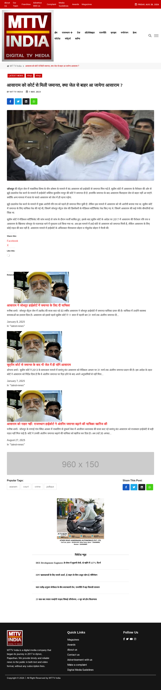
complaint (51, 4)
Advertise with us (37, 4)
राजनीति (102, 32)
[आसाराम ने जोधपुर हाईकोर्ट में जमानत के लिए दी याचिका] (41, 287)
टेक (78, 32)
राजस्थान (66, 32)
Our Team (15, 4)
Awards (75, 4)
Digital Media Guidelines (80, 669)
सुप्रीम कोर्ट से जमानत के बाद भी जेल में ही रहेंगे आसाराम (39, 364)
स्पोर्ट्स (68, 38)
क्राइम (113, 32)
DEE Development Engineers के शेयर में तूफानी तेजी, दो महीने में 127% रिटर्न (68, 563)
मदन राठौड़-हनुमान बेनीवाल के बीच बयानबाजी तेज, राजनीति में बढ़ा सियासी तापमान (68, 587)
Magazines (87, 4)
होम (56, 32)
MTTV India (15, 66)
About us (7, 4)
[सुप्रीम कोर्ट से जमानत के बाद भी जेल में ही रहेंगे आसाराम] (34, 347)
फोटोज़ (57, 38)
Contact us (73, 654)
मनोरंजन (124, 32)
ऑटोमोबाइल (90, 32)
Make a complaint (77, 664)
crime (38, 486)
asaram (13, 486)
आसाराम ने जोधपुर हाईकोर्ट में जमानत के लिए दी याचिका (38, 305)
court (26, 486)
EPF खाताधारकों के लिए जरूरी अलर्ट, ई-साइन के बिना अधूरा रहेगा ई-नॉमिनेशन (66, 575)
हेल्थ (134, 32)
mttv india (16, 92)
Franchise (26, 4)
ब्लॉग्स (77, 38)
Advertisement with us (79, 659)
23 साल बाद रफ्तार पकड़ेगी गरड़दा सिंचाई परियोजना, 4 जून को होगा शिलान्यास (66, 599)
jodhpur (50, 486)
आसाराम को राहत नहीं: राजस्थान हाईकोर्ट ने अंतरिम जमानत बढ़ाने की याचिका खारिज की (57, 424)
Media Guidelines (63, 4)
